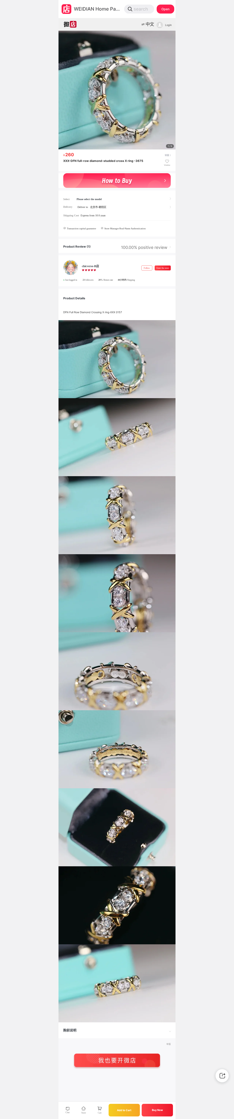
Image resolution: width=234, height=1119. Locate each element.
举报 (168, 1044)
